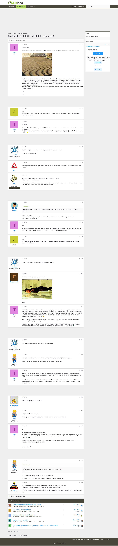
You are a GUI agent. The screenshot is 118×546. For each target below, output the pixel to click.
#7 (82, 202)
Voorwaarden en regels (86, 539)
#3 (82, 121)
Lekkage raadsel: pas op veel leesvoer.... (24, 515)
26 (38, 506)
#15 (82, 370)
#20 (82, 482)
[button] (25, 6)
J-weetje (16, 516)
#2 (82, 108)
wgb (78, 521)
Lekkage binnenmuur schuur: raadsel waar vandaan (27, 504)
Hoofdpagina (107, 539)
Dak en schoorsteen (32, 506)
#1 (82, 44)
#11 (82, 273)
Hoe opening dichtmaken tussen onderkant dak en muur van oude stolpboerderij (35, 525)
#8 (82, 222)
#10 (82, 258)
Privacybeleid (96, 539)
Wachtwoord (89, 41)
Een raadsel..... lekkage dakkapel (22, 509)
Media (31, 6)
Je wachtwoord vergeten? (93, 46)
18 (37, 516)
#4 (82, 146)
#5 (82, 162)
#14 (82, 354)
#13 (82, 339)
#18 (82, 426)
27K (40, 516)
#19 (82, 460)
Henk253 (77, 506)
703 (41, 506)
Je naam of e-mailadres (92, 36)
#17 (82, 410)
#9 (82, 236)
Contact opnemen (76, 539)
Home (12, 6)
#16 (82, 397)
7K (38, 511)
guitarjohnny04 (17, 521)
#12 (82, 306)
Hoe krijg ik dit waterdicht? (20, 520)
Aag (15, 511)
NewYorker (16, 526)
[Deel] (80, 44)
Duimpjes (16, 506)
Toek (14, 52)
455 (41, 526)
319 (43, 521)
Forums (21, 6)
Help (102, 539)
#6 (82, 175)
